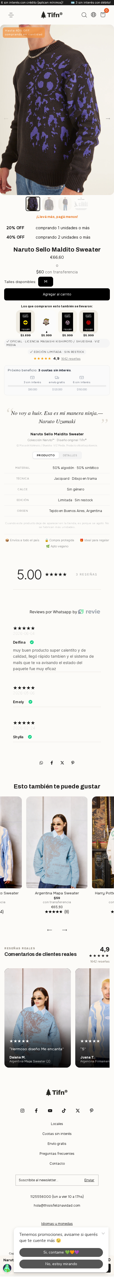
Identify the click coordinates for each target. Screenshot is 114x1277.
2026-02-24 (24, 728)
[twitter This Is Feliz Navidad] (78, 1110)
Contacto (57, 1163)
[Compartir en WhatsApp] (41, 762)
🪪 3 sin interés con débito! (70, 2)
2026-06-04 (24, 633)
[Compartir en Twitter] (62, 762)
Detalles (70, 455)
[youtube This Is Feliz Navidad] (50, 1110)
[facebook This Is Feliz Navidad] (36, 1110)
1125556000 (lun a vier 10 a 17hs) (57, 1197)
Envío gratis (57, 1144)
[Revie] (89, 612)
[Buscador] (84, 15)
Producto (46, 455)
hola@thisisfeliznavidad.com (57, 1205)
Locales (57, 1124)
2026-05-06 (24, 693)
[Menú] (12, 15)
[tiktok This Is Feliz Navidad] (64, 1110)
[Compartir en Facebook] (52, 762)
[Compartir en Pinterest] (73, 762)
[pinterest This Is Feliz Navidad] (91, 1110)
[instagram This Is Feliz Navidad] (22, 1110)
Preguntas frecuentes (57, 1153)
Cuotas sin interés (57, 1134)
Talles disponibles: (20, 281)
